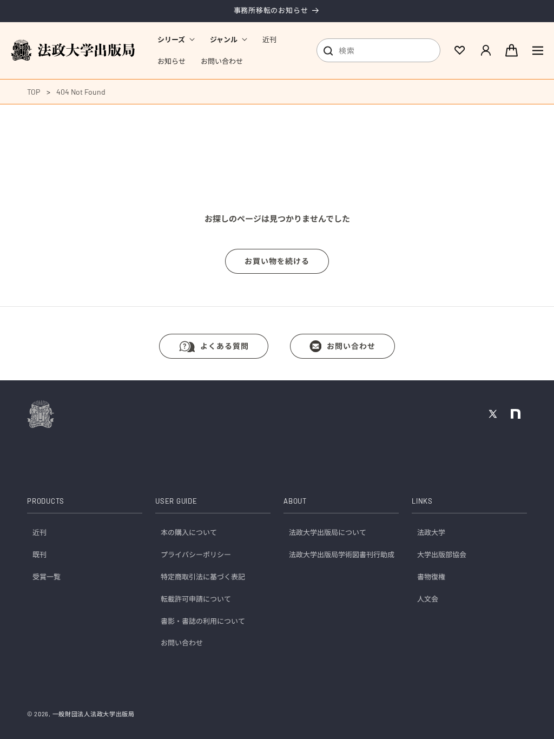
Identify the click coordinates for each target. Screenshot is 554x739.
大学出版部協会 (441, 554)
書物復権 (431, 576)
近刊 (39, 532)
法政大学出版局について (327, 532)
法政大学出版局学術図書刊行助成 (341, 554)
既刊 (39, 554)
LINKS (422, 501)
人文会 (427, 599)
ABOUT (295, 501)
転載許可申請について (196, 599)
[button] (176, 40)
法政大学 (431, 532)
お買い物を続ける (277, 261)
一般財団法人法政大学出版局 (93, 713)
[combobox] (378, 50)
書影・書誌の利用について (203, 621)
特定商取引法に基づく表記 (203, 576)
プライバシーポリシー (196, 554)
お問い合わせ (351, 346)
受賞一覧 (46, 576)
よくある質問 (224, 346)
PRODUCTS (45, 501)
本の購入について (189, 532)
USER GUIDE (176, 501)
